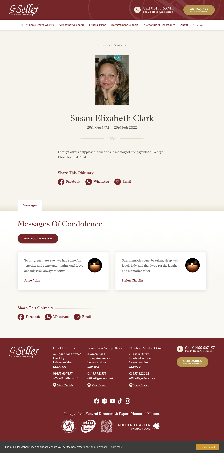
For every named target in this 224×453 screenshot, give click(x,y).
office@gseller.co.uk (66, 378)
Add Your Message (38, 238)
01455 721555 (96, 373)
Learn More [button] (116, 447)
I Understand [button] (208, 447)
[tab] (30, 205)
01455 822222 (139, 373)
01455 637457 (63, 373)
